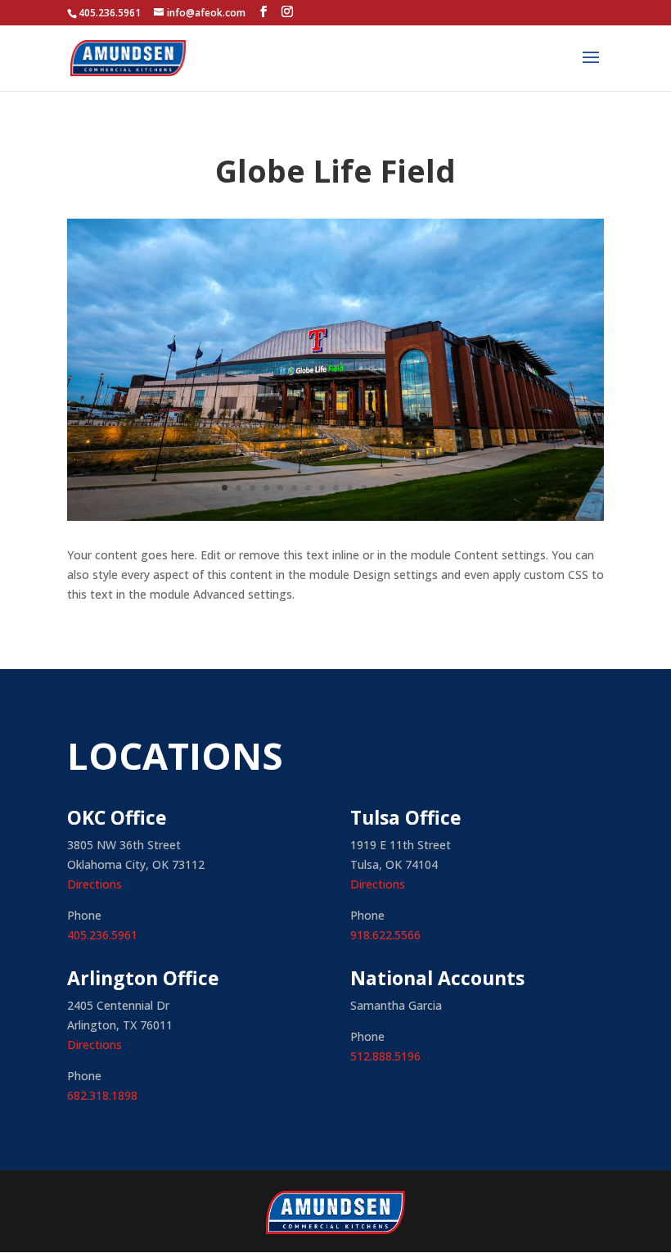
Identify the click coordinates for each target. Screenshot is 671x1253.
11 (364, 488)
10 (350, 488)
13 (391, 488)
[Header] (335, 520)
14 (405, 488)
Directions (94, 884)
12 (378, 488)
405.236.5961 (102, 935)
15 (419, 488)
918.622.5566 (385, 935)
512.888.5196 (385, 1056)
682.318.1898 (102, 1095)
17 (447, 488)
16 (433, 488)
